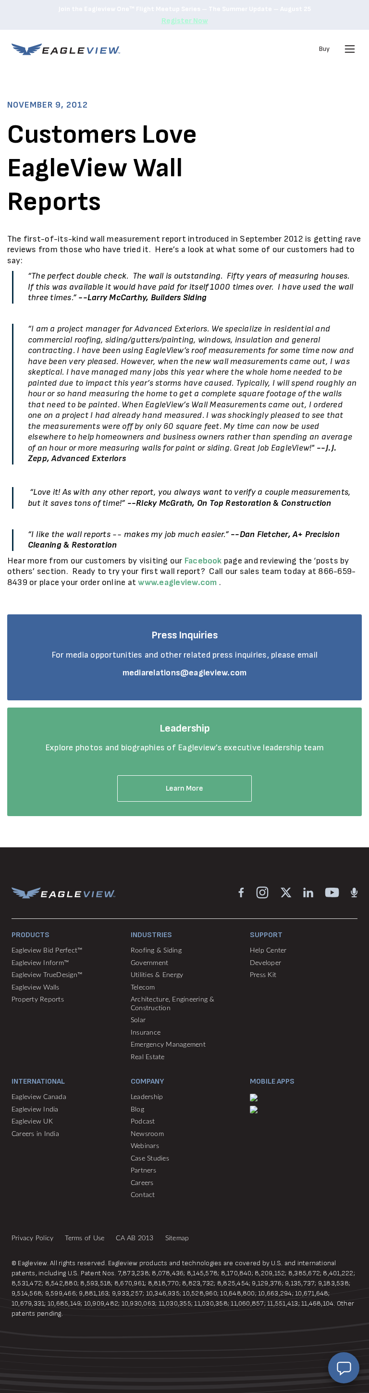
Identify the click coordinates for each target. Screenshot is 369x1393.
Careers (142, 1183)
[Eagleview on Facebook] (241, 892)
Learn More (184, 788)
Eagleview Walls (36, 987)
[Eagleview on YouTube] (332, 892)
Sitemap (177, 1238)
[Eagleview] (66, 49)
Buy (324, 49)
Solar (138, 1020)
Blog (137, 1109)
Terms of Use (84, 1238)
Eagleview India (35, 1109)
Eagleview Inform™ (40, 963)
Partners (143, 1170)
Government (149, 963)
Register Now (184, 21)
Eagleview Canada (39, 1097)
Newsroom (147, 1134)
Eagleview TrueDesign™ (47, 975)
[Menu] (349, 49)
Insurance (145, 1032)
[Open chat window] (343, 1367)
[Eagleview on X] (286, 892)
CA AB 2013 (134, 1238)
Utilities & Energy (157, 975)
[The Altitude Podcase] (354, 892)
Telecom (143, 987)
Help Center (268, 950)
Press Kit (263, 975)
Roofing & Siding (156, 950)
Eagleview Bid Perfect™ (47, 950)
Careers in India (35, 1134)
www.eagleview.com (177, 582)
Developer (265, 963)
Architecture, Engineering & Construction (172, 1004)
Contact (143, 1195)
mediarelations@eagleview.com (185, 673)
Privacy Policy (32, 1238)
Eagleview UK (32, 1121)
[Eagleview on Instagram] (262, 892)
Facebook (203, 561)
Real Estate (148, 1057)
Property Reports (38, 999)
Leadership (147, 1097)
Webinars (145, 1146)
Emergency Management (168, 1044)
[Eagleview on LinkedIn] (308, 892)
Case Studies (150, 1158)
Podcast (143, 1121)
